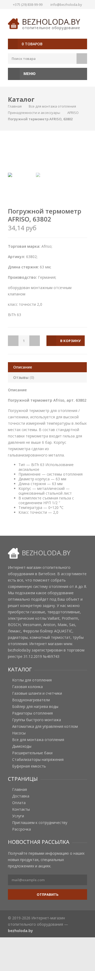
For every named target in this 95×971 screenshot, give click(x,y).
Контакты (21, 809)
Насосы (19, 733)
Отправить (48, 894)
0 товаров (32, 43)
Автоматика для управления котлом (45, 726)
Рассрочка (21, 829)
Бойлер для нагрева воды (35, 706)
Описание (22, 367)
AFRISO (73, 112)
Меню (29, 73)
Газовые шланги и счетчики (37, 693)
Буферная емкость (29, 766)
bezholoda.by (51, 21)
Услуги (18, 816)
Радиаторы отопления (32, 713)
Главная (15, 106)
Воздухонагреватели (31, 700)
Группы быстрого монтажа (36, 719)
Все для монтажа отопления (52, 106)
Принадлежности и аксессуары (34, 112)
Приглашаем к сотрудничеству (39, 822)
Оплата (19, 802)
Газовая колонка (27, 686)
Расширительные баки (32, 753)
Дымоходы (21, 746)
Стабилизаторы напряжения (38, 759)
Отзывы (23, 377)
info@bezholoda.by (66, 4)
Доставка (20, 796)
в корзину (70, 340)
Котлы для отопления (32, 680)
